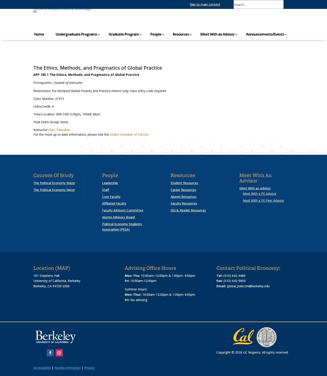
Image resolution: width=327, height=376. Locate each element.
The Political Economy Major (54, 183)
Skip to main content (205, 4)
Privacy (89, 368)
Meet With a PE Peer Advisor (263, 200)
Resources (181, 34)
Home (39, 34)
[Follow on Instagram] (59, 352)
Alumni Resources (183, 197)
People (155, 34)
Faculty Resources (184, 203)
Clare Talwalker (59, 130)
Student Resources (184, 183)
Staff (105, 190)
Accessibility (42, 368)
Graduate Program (124, 34)
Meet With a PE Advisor (260, 193)
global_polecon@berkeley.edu (248, 286)
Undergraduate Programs (76, 34)
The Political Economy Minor (54, 190)
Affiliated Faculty (114, 203)
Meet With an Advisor (217, 34)
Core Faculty (111, 197)
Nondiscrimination (67, 368)
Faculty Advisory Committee (122, 210)
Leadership (110, 183)
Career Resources (183, 190)
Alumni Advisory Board (118, 217)
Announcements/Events (265, 34)
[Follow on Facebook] (50, 352)
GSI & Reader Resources (188, 210)
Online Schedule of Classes (129, 134)
